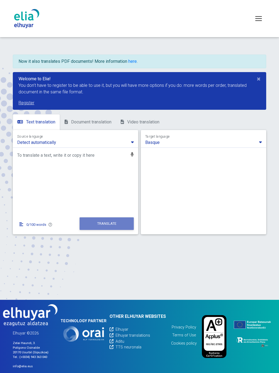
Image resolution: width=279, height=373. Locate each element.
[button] (132, 155)
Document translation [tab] (90, 122)
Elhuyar (122, 329)
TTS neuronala (128, 347)
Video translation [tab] (142, 122)
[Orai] (83, 334)
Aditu (120, 341)
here (132, 61)
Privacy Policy (184, 327)
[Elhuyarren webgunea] (30, 315)
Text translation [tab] (40, 122)
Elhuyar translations (133, 335)
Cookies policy (184, 343)
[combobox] (75, 142)
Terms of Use (184, 335)
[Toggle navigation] (258, 18)
